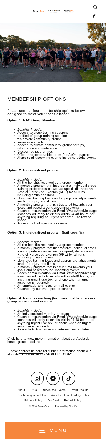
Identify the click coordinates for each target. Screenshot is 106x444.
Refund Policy (73, 400)
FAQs (33, 389)
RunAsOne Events (54, 389)
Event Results (79, 389)
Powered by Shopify (66, 406)
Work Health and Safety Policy (70, 395)
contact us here (31, 351)
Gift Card (53, 400)
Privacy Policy (33, 400)
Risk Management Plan (31, 395)
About (21, 389)
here (20, 338)
